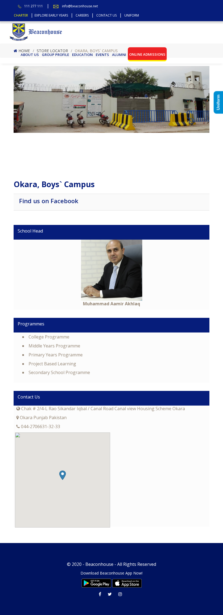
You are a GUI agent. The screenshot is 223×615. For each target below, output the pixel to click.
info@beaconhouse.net (80, 6)
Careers (82, 15)
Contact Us (106, 15)
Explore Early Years (51, 15)
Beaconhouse (99, 564)
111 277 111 (33, 6)
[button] (62, 475)
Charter (21, 15)
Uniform (131, 15)
